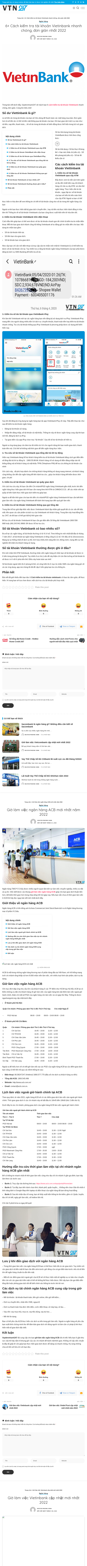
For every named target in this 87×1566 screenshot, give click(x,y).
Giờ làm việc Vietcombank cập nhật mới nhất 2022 (46, 742)
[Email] (81, 626)
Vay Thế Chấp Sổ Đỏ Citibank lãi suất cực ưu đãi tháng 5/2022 (52, 759)
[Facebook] (73, 2)
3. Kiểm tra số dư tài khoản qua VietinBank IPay (27, 156)
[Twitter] (75, 2)
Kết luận (11, 953)
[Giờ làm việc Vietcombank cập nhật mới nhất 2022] (10, 746)
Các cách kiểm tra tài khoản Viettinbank (23, 144)
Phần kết (11, 188)
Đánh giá (5, 662)
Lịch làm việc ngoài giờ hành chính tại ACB (24, 932)
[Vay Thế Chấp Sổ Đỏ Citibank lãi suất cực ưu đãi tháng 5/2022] (10, 763)
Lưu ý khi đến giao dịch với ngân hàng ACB (25, 943)
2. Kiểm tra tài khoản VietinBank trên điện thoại (27, 152)
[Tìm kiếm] (77, 8)
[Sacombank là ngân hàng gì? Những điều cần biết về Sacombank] (10, 729)
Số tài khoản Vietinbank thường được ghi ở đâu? (27, 184)
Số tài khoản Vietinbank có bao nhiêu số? (24, 180)
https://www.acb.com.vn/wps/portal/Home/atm (54, 1184)
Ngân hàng (43, 21)
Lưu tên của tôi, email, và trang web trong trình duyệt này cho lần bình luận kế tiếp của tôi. (29, 700)
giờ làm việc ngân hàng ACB (43, 892)
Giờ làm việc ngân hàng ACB (19, 928)
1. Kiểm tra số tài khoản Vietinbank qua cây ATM (27, 148)
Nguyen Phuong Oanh (44, 36)
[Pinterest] (78, 2)
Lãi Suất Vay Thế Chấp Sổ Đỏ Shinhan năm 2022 (45, 776)
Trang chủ (20, 18)
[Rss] (83, 2)
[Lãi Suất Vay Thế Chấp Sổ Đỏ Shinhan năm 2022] (10, 780)
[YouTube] (81, 2)
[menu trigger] (82, 8)
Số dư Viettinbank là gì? (17, 140)
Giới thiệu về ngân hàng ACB (19, 924)
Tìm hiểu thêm (59, 2)
